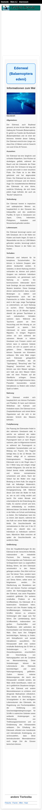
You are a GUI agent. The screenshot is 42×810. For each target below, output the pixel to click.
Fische (15, 803)
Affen (21, 803)
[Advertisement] (21, 34)
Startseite (5, 2)
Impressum (23, 2)
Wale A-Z (13, 2)
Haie (26, 803)
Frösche (8, 803)
